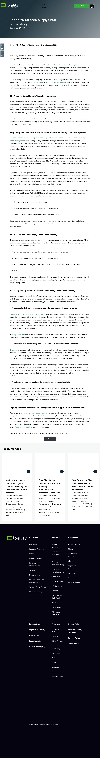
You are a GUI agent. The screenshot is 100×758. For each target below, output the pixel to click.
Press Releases (74, 582)
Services (54, 636)
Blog (12, 45)
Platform (33, 544)
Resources (58, 6)
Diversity (55, 667)
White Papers (73, 578)
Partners (55, 658)
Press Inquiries (35, 641)
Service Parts (56, 607)
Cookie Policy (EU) (37, 646)
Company (68, 6)
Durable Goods (57, 581)
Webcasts (72, 573)
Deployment (34, 575)
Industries (35, 6)
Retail (53, 603)
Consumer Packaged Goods (55, 554)
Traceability (15, 350)
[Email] (2, 55)
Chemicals (55, 577)
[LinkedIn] (2, 45)
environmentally (36, 82)
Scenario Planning (36, 549)
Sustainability (57, 653)
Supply (32, 570)
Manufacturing (35, 592)
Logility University (37, 630)
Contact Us (34, 635)
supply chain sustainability (36, 413)
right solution (19, 334)
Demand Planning (36, 558)
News (53, 662)
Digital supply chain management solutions (27, 314)
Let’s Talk (50, 439)
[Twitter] (2, 49)
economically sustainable (56, 82)
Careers (54, 672)
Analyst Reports (74, 544)
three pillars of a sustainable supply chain (65, 65)
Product (32, 554)
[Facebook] (2, 52)
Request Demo (81, 6)
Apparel (54, 591)
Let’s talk (92, 5)
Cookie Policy (74, 624)
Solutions (26, 6)
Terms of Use (73, 644)
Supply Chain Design (37, 587)
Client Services (57, 641)
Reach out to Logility (23, 427)
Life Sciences (56, 586)
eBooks (71, 561)
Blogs (70, 549)
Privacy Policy (74, 638)
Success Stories (44, 5)
